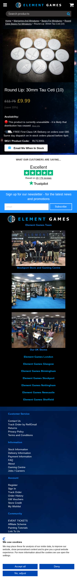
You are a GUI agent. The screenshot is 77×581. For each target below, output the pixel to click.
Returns (12, 428)
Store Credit (15, 502)
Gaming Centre (16, 467)
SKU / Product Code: (17, 140)
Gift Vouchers (15, 499)
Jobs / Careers (16, 470)
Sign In (12, 488)
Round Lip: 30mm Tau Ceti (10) (49, 24)
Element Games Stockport (38, 378)
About (11, 463)
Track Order (15, 492)
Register (13, 485)
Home (8, 21)
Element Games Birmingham (38, 371)
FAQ (10, 460)
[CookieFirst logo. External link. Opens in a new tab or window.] (4, 539)
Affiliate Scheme (17, 524)
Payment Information (20, 456)
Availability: (11, 116)
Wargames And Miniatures (26, 21)
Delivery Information (19, 453)
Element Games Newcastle (38, 392)
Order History (15, 495)
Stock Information (18, 449)
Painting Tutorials (18, 527)
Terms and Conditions (20, 435)
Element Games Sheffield (38, 399)
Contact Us (14, 420)
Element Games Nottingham (38, 385)
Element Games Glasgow (38, 363)
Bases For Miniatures (52, 21)
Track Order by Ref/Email (22, 424)
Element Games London (38, 356)
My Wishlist (14, 506)
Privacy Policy (16, 431)
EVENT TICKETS (18, 520)
